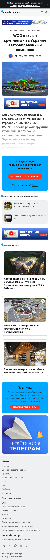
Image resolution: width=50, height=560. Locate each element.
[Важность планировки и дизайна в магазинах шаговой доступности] (25, 354)
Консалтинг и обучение (13, 477)
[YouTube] (10, 545)
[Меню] (41, 12)
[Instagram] (15, 545)
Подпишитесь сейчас (25, 176)
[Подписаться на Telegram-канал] (25, 434)
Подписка (6, 518)
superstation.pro (15, 553)
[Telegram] (4, 545)
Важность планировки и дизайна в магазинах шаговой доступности (24, 371)
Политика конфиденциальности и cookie (21, 530)
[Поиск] (38, 12)
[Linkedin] (21, 545)
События (6, 489)
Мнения (5, 514)
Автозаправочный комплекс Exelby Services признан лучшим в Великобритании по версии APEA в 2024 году (24, 283)
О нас (4, 481)
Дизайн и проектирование (14, 470)
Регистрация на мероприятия (16, 522)
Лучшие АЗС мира (10, 510)
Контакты (6, 493)
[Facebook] (26, 545)
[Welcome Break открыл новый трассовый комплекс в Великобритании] (25, 310)
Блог (4, 485)
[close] (47, 4)
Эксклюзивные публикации (14, 506)
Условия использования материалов (19, 526)
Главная (5, 466)
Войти (35, 185)
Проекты (6, 473)
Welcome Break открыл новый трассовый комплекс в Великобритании (21, 328)
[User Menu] (46, 12)
